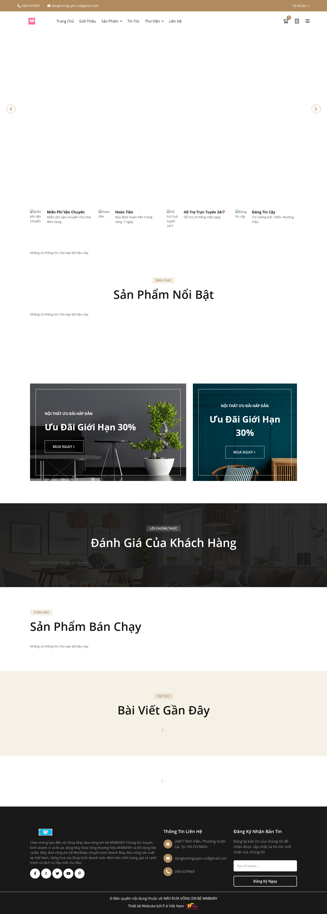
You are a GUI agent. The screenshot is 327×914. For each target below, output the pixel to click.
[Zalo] (46, 874)
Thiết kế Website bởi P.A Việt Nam (156, 906)
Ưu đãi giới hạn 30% (90, 427)
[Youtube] (68, 874)
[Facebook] (35, 874)
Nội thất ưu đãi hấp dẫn (69, 414)
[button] (316, 109)
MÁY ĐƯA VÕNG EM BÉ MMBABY (190, 898)
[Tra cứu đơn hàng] (297, 21)
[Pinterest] (80, 874)
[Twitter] (57, 874)
